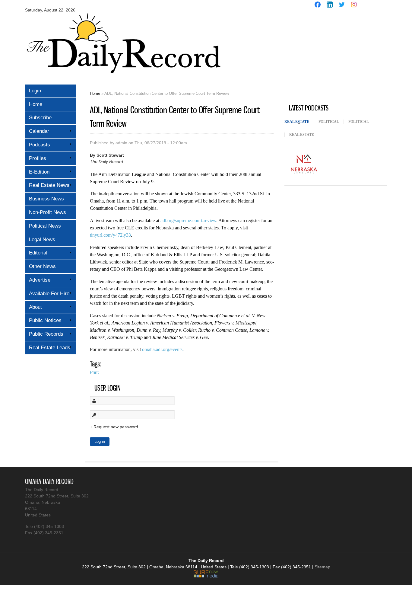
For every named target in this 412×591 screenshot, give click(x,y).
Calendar (37, 131)
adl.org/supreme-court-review (188, 220)
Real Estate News (47, 185)
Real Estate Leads (47, 347)
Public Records (44, 334)
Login (35, 91)
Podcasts (37, 145)
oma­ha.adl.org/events (162, 349)
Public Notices (43, 320)
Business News (46, 199)
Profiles (35, 158)
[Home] (123, 78)
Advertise (37, 280)
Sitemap (322, 566)
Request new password (115, 426)
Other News (42, 266)
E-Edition (37, 172)
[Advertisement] (329, 56)
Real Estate (299, 122)
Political (329, 122)
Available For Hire (47, 293)
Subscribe (40, 117)
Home (35, 104)
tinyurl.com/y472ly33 (110, 235)
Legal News (42, 239)
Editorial (36, 253)
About (33, 307)
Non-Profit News (47, 212)
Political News (45, 226)
